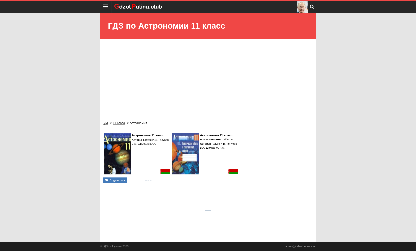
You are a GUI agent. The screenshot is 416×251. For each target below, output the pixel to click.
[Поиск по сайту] (312, 7)
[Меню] (106, 7)
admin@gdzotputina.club (300, 246)
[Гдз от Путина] (139, 6)
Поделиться (117, 180)
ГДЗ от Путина (112, 246)
